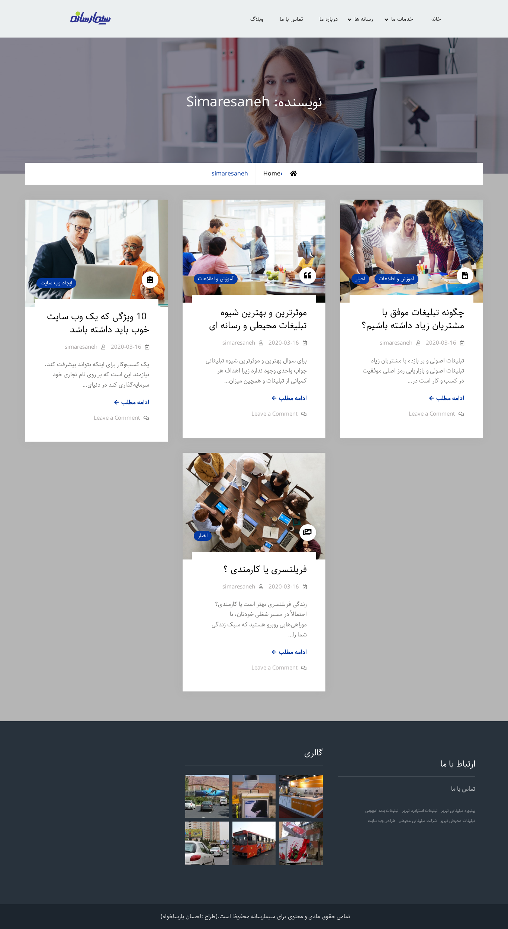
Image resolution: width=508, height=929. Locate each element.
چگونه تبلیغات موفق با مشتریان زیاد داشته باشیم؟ (412, 319)
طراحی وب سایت (381, 820)
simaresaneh (81, 347)
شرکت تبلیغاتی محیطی (418, 820)
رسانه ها (363, 19)
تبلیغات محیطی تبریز (457, 820)
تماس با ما (291, 19)
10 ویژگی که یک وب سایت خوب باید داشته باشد (98, 323)
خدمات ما (402, 19)
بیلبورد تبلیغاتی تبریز (458, 810)
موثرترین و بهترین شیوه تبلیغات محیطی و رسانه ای (258, 319)
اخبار (360, 278)
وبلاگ (256, 19)
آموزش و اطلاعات (216, 278)
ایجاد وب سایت (56, 282)
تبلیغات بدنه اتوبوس (382, 810)
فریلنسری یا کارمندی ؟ (265, 569)
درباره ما (328, 19)
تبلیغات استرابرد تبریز (420, 810)
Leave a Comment (117, 418)
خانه (436, 19)
